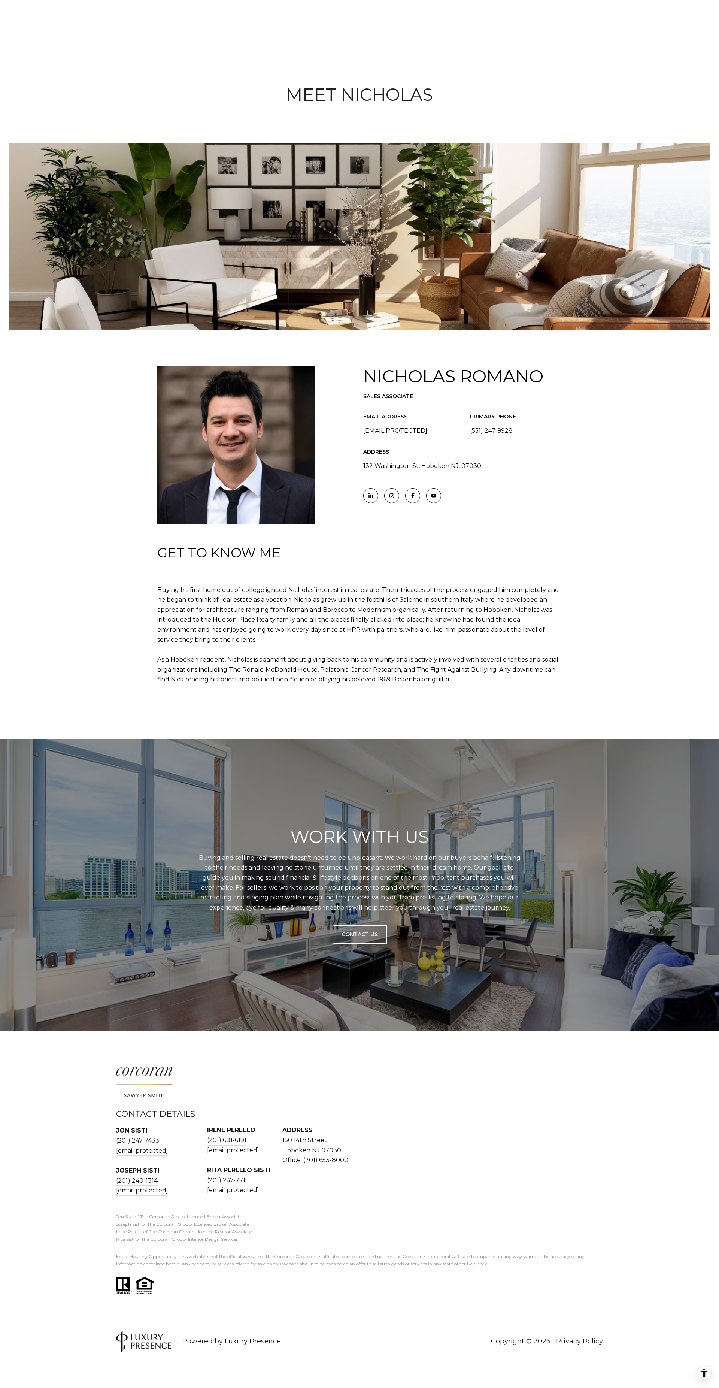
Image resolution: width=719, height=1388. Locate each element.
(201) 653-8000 (325, 1160)
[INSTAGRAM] (391, 495)
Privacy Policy (579, 1341)
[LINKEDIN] (370, 495)
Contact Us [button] (360, 934)
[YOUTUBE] (433, 495)
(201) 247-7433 (137, 1140)
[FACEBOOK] (412, 495)
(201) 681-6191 (226, 1140)
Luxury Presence (253, 1341)
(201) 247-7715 (228, 1180)
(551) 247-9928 (491, 430)
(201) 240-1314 (137, 1180)
